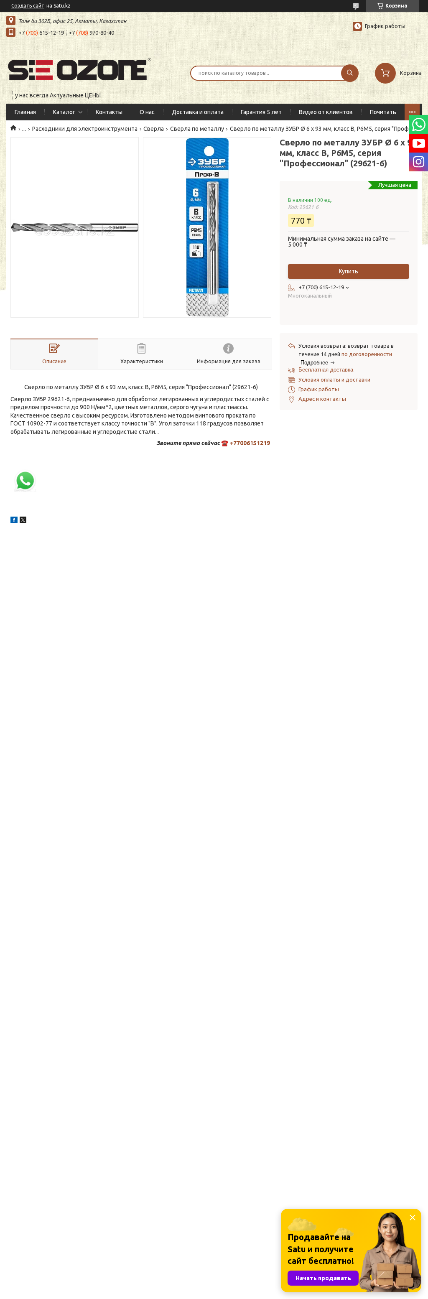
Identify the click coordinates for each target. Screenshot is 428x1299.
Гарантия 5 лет (261, 112)
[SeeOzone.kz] (79, 68)
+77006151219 (249, 443)
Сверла (153, 128)
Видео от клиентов (326, 112)
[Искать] (350, 73)
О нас (147, 112)
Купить (348, 271)
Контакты (109, 112)
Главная (25, 112)
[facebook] (14, 521)
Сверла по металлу (197, 128)
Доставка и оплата (198, 112)
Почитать (383, 112)
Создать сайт (27, 5)
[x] (23, 521)
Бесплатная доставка (325, 370)
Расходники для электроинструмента (85, 128)
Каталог (64, 112)
